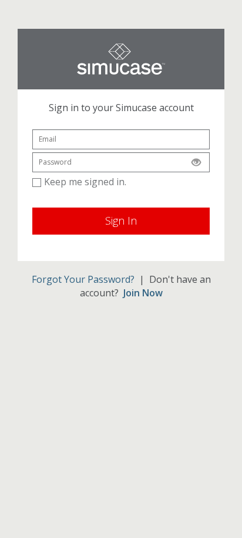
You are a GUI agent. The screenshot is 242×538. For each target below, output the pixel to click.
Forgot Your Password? (83, 279)
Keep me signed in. (85, 181)
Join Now (143, 292)
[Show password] (196, 162)
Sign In (121, 220)
